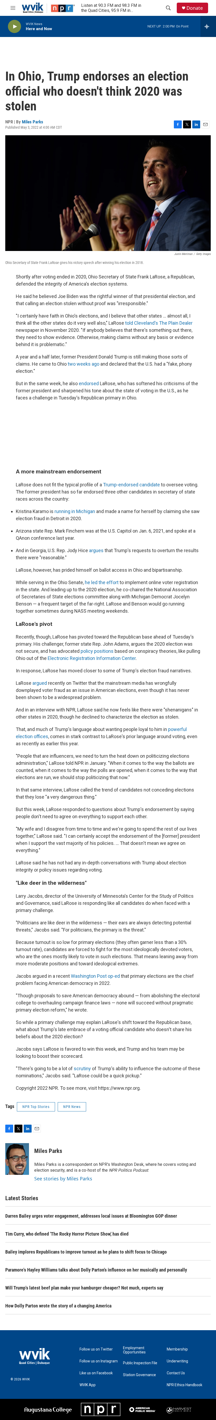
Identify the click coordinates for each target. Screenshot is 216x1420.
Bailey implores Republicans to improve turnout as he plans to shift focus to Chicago (86, 1252)
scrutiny (82, 1068)
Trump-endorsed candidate (131, 484)
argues (96, 550)
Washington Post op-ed (95, 976)
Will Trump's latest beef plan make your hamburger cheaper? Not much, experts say (84, 1288)
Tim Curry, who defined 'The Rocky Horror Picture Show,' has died (67, 1234)
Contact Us (176, 1373)
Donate (194, 8)
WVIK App (88, 1385)
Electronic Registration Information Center (92, 658)
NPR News (72, 1107)
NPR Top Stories (36, 1107)
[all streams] (208, 26)
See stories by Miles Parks (63, 1178)
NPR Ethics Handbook (184, 1385)
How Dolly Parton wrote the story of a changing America (58, 1306)
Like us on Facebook (96, 1373)
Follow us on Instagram (99, 1361)
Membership (177, 1349)
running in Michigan (75, 511)
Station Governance (139, 1375)
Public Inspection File (140, 1363)
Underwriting (177, 1361)
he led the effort (102, 582)
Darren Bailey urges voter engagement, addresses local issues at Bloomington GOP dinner (91, 1216)
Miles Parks (32, 121)
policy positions (97, 651)
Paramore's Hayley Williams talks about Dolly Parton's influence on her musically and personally (96, 1270)
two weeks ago (83, 364)
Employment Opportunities (134, 1350)
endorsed (89, 383)
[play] (14, 27)
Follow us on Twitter (96, 1349)
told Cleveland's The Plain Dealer (159, 323)
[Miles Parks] (17, 1159)
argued (39, 683)
